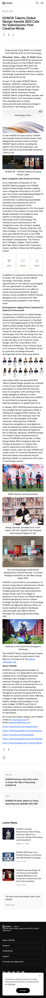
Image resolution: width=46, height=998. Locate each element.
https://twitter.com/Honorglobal (18, 735)
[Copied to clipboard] (13, 35)
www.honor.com (19, 720)
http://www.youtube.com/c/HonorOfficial (22, 743)
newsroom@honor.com (19, 722)
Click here (11, 984)
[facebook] (9, 35)
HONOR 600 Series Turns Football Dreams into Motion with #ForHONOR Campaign (28, 855)
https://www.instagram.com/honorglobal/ (22, 739)
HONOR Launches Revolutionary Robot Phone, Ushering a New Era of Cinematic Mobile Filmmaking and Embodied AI (29, 834)
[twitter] (4, 35)
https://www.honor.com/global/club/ (20, 726)
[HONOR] (8, 927)
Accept (23, 991)
